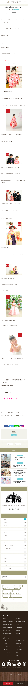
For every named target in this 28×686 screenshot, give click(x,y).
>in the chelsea (19, 646)
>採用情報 (18, 633)
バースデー (15, 525)
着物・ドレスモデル (15, 568)
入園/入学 (15, 558)
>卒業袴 (17, 652)
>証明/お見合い (19, 655)
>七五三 (5, 643)
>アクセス (18, 618)
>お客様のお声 (6, 630)
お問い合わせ (20, 683)
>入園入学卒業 (19, 649)
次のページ (17, 444)
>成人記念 (5, 649)
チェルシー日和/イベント (15, 545)
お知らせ (15, 551)
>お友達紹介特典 (7, 633)
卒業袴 (15, 561)
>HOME (5, 618)
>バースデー (6, 655)
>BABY (4, 640)
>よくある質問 (19, 627)
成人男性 (15, 535)
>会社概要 (18, 630)
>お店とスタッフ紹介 (8, 621)
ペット (14, 555)
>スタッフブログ (19, 624)
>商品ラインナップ (7, 624)
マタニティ (15, 529)
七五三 (16, 9)
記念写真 (15, 542)
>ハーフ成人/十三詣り (20, 640)
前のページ (10, 444)
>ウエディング (6, 646)
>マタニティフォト (7, 652)
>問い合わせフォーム (20, 621)
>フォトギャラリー (7, 627)
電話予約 (8, 683)
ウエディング (15, 538)
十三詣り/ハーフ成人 (15, 565)
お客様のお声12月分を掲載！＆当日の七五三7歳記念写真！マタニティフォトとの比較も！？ (19, 474)
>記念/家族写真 (19, 643)
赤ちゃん (15, 522)
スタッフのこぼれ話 (14, 548)
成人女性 (15, 532)
